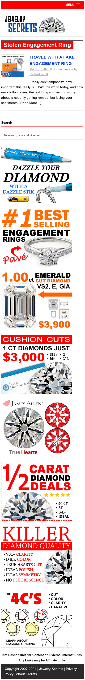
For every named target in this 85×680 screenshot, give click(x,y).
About (20, 674)
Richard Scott (39, 74)
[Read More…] (30, 103)
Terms (32, 674)
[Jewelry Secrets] (35, 31)
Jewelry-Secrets (51, 669)
